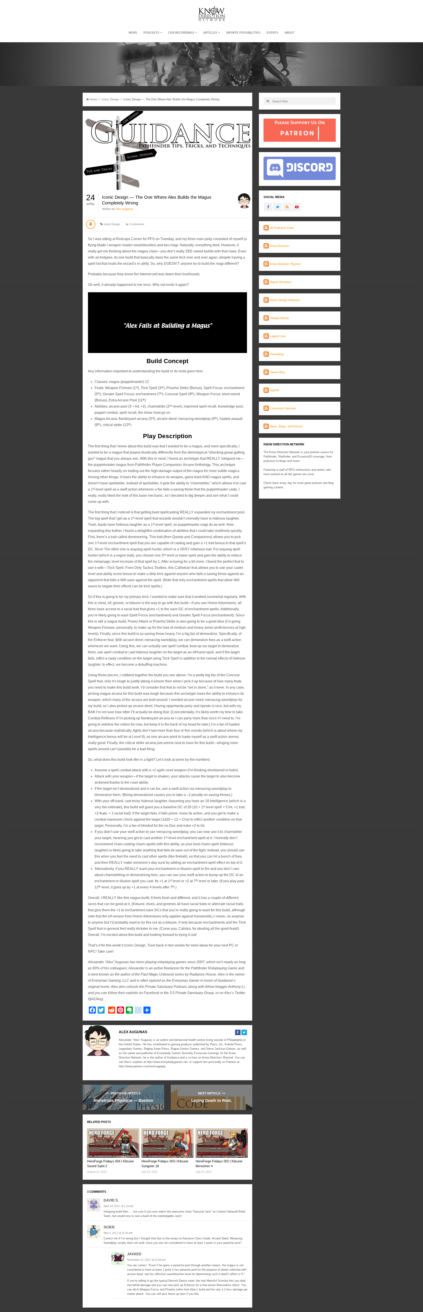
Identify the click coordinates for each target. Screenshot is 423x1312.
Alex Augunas (124, 209)
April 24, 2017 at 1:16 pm (119, 1206)
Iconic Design (110, 99)
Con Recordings (181, 32)
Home (93, 99)
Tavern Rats (277, 372)
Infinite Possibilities (243, 32)
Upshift (274, 390)
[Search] (267, 101)
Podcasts (151, 32)
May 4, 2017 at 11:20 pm (118, 1233)
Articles (210, 32)
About (289, 32)
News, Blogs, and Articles (286, 426)
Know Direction (279, 246)
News (133, 32)
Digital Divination (280, 282)
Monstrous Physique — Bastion (123, 1100)
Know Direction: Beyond (285, 264)
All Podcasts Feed (281, 228)
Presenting (277, 354)
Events (272, 32)
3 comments (136, 224)
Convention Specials (283, 408)
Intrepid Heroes (279, 318)
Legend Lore (278, 336)
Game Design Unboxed (284, 300)
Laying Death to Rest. (211, 1100)
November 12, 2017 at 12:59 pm (146, 1259)
